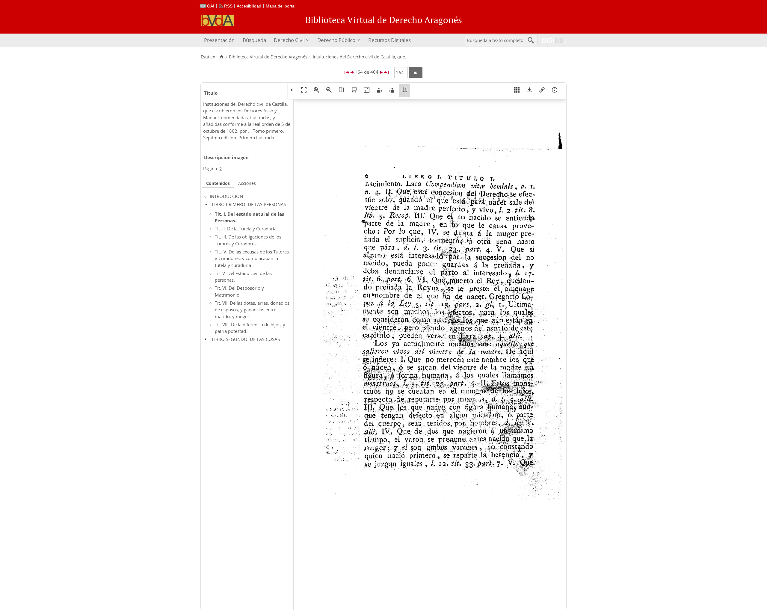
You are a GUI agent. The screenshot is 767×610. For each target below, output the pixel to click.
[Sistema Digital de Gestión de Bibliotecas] (551, 40)
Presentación (219, 40)
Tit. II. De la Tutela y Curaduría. (246, 229)
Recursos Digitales (389, 40)
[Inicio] (221, 57)
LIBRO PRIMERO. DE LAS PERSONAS (249, 204)
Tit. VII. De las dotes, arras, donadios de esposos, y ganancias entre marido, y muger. (252, 309)
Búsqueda (254, 40)
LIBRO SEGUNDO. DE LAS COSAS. (246, 339)
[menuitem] (220, 40)
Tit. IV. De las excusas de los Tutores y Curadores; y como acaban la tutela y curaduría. (252, 258)
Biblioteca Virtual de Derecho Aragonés (268, 57)
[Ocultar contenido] (208, 204)
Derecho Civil (289, 40)
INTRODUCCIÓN (226, 196)
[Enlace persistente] (542, 90)
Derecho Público (336, 40)
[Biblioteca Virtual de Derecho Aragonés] (217, 20)
